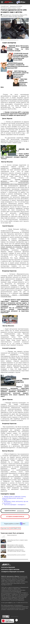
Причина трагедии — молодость (14, 504)
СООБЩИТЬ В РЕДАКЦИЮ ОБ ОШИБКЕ (12, 571)
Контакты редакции (8, 567)
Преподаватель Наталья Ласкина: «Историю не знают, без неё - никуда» (16, 550)
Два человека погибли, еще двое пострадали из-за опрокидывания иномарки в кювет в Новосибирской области (16, 546)
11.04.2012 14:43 (5, 6)
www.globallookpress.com (11, 40)
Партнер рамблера (14, 616)
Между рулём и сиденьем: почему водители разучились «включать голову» (14, 498)
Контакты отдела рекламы (10, 569)
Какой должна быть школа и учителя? (16, 554)
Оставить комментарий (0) (15, 516)
